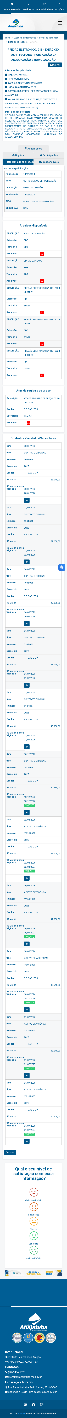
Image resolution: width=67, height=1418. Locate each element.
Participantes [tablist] (50, 155)
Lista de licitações (17, 42)
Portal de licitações (48, 37)
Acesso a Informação (25, 37)
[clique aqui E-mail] (25, 1405)
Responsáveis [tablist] (50, 162)
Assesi (21, 1413)
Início (8, 37)
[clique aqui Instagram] (42, 1405)
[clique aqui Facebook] (34, 1405)
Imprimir (56, 65)
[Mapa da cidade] (33, 1292)
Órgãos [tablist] (19, 155)
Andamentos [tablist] (34, 148)
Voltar (11, 1152)
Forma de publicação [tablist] (22, 162)
